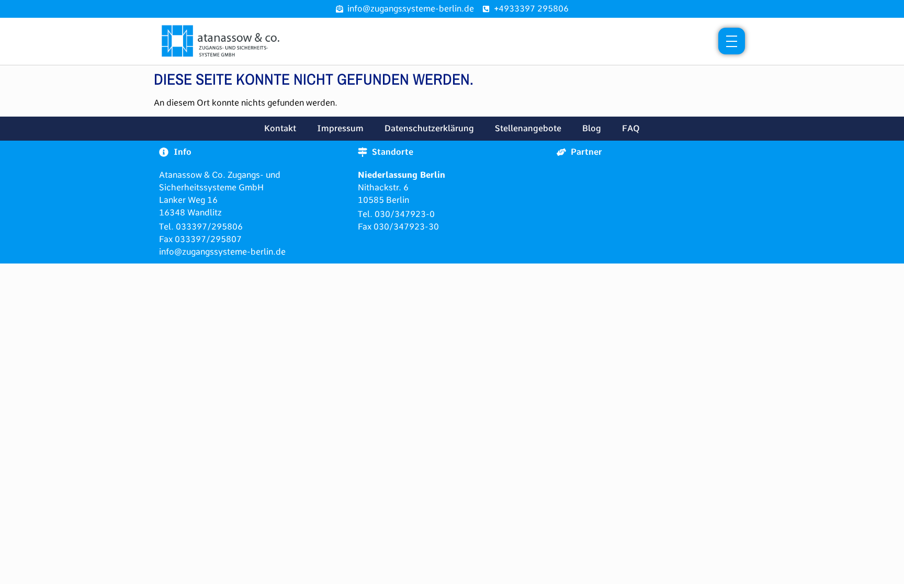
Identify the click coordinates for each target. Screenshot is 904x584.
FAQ (631, 128)
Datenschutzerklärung (429, 128)
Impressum (340, 128)
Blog (591, 128)
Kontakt (280, 128)
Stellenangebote (528, 128)
